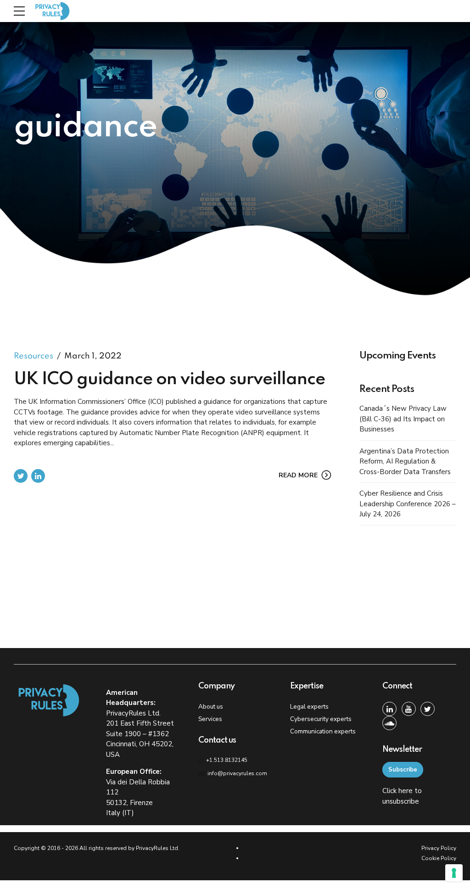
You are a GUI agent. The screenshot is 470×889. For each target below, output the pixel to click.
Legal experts (309, 706)
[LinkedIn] (389, 709)
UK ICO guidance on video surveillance (169, 379)
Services (210, 719)
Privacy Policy (438, 848)
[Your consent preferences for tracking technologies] (454, 873)
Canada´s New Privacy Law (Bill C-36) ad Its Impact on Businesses (403, 419)
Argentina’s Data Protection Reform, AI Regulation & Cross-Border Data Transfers (405, 461)
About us (210, 706)
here (405, 790)
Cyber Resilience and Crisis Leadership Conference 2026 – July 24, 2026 (407, 504)
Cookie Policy (438, 858)
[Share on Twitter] (21, 476)
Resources (33, 356)
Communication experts (323, 731)
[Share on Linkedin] (38, 476)
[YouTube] (409, 709)
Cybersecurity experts (321, 719)
